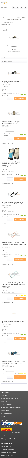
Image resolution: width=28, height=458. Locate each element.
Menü (5, 7)
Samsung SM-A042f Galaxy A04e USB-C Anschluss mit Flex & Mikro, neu (13, 362)
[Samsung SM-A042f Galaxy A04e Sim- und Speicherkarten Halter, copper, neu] (14, 234)
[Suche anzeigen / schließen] (14, 7)
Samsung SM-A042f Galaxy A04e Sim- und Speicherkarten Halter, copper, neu (14, 243)
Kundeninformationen (6, 404)
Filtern (5, 58)
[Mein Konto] (21, 7)
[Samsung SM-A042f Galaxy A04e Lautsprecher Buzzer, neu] (14, 114)
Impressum (4, 395)
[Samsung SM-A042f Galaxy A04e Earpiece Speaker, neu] (14, 38)
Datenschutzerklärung (6, 413)
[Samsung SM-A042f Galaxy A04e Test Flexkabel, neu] (14, 313)
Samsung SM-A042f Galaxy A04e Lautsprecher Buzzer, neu (11, 122)
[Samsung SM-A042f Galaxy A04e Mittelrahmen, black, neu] (14, 154)
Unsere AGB (4, 401)
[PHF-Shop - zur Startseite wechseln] (4, 2)
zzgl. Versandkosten (16, 51)
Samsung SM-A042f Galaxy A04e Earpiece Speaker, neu (14, 45)
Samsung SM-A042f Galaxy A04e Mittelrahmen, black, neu (11, 162)
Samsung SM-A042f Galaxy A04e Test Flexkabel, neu (13, 322)
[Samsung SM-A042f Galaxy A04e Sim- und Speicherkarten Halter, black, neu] (14, 194)
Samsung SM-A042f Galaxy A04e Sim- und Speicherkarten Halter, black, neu (13, 203)
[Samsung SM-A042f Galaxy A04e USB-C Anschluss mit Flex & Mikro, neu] (14, 353)
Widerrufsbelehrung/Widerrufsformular (11, 398)
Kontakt (3, 416)
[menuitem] (4, 7)
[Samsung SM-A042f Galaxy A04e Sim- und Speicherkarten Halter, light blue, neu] (14, 275)
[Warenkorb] (25, 7)
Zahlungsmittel (5, 410)
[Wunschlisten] (17, 7)
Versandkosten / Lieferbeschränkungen (11, 407)
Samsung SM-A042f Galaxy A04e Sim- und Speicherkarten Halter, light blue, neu (13, 283)
